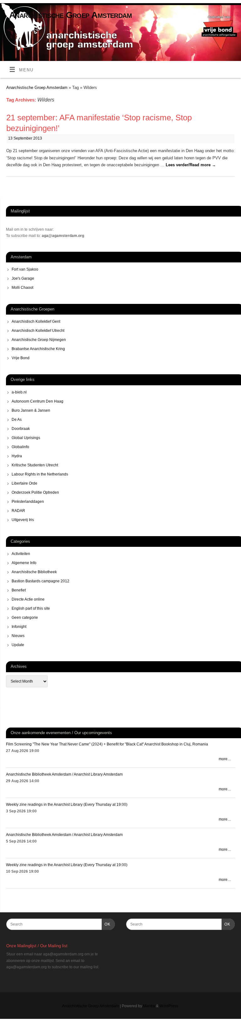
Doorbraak (21, 428)
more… (225, 759)
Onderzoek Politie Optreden (35, 492)
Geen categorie (25, 617)
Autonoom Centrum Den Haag (37, 401)
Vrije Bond (20, 358)
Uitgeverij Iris (23, 520)
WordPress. (169, 1006)
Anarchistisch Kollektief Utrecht (38, 330)
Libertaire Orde (24, 483)
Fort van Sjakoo (25, 269)
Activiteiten (21, 554)
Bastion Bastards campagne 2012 (40, 581)
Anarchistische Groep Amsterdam (70, 15)
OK (106, 924)
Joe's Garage (23, 278)
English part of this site (31, 608)
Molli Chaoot (22, 287)
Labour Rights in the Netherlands (40, 474)
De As (17, 419)
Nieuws (18, 636)
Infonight (19, 626)
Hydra (17, 456)
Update (18, 645)
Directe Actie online (28, 599)
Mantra (149, 1006)
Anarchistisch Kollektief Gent (36, 321)
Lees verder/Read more (191, 164)
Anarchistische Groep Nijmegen (39, 340)
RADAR (18, 510)
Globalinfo (20, 447)
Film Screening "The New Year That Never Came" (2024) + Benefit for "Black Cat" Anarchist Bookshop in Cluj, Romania (107, 744)
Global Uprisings (26, 438)
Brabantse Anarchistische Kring (38, 349)
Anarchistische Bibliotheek (34, 572)
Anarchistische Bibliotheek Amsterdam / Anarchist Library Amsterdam (64, 774)
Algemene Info (24, 563)
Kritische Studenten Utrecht (35, 465)
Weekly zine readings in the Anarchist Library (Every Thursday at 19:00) (66, 804)
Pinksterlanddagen (28, 501)
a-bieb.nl (19, 392)
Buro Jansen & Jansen (31, 410)
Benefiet (19, 590)
